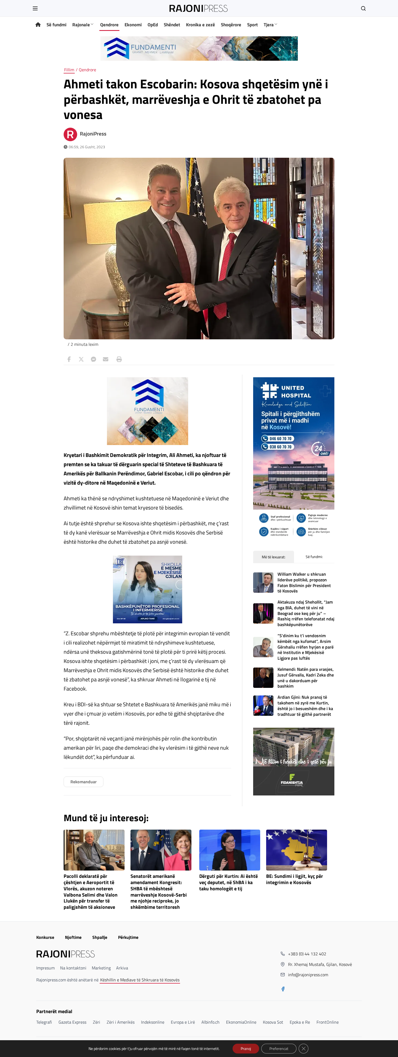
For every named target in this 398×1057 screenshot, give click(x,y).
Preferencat (278, 1048)
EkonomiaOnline (241, 1022)
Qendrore (109, 24)
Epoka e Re (300, 1022)
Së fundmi (56, 24)
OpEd (153, 24)
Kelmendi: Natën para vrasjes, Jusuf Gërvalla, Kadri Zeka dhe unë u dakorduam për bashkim (306, 677)
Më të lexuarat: (273, 557)
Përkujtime (128, 937)
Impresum (45, 968)
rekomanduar (83, 781)
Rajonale (81, 24)
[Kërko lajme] (363, 8)
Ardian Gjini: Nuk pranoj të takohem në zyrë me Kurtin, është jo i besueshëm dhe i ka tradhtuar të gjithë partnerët (305, 705)
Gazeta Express (72, 1022)
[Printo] (117, 359)
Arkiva (122, 968)
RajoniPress (93, 133)
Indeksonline (152, 1022)
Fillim (69, 69)
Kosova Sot (273, 1022)
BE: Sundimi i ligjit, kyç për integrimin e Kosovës (294, 879)
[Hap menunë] (35, 8)
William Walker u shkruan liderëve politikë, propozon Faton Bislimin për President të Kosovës (304, 582)
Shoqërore (231, 24)
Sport (252, 24)
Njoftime (73, 937)
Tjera (269, 24)
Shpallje (99, 937)
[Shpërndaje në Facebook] (69, 359)
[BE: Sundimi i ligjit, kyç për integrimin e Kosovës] (296, 850)
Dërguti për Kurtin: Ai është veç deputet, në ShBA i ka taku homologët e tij (228, 882)
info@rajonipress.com (308, 974)
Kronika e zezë (200, 24)
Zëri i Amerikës (121, 1022)
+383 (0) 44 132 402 (307, 953)
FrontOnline (328, 1022)
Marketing (101, 968)
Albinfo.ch (210, 1022)
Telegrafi (44, 1022)
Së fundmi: (314, 556)
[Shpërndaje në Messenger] (93, 359)
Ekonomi (133, 24)
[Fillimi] (38, 25)
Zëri (96, 1022)
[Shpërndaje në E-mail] (105, 359)
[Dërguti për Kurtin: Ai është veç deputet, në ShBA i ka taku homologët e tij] (229, 850)
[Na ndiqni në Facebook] (282, 989)
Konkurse (45, 937)
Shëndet (172, 24)
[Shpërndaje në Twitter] (81, 359)
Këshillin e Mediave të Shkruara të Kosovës (140, 980)
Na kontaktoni (73, 968)
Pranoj (246, 1048)
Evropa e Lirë (183, 1022)
